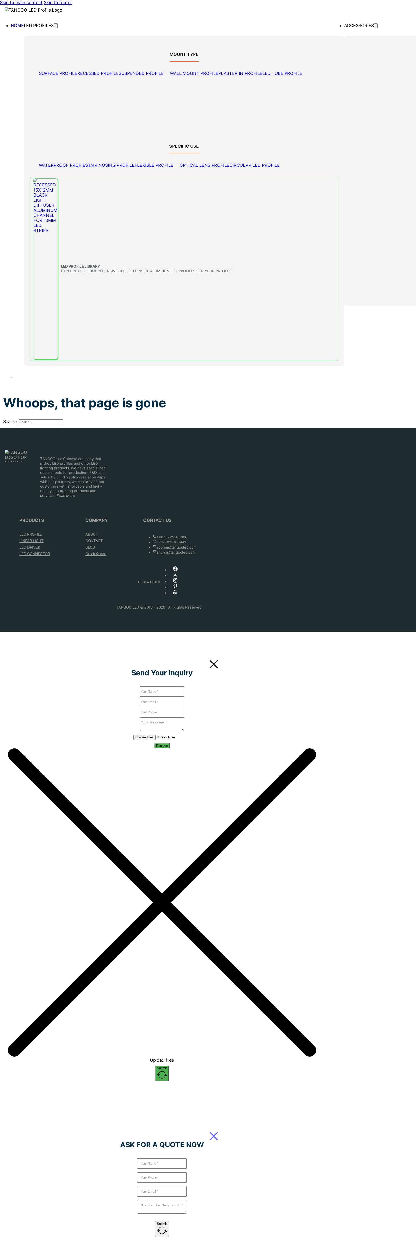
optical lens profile (204, 165)
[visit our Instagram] (175, 581)
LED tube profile (282, 73)
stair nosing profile (110, 165)
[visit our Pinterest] (175, 587)
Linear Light (32, 540)
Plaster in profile (240, 73)
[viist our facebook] (175, 570)
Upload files (162, 1060)
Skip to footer (58, 2)
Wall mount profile (194, 73)
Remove (162, 746)
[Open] (10, 377)
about (91, 534)
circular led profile (254, 165)
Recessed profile (98, 73)
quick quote (95, 553)
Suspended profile (141, 73)
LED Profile (31, 534)
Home (17, 25)
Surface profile (58, 73)
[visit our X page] (175, 575)
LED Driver (30, 547)
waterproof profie (62, 165)
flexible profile (154, 165)
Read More (66, 495)
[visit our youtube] (175, 593)
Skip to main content (21, 2)
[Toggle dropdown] (56, 25)
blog (90, 547)
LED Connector (35, 553)
